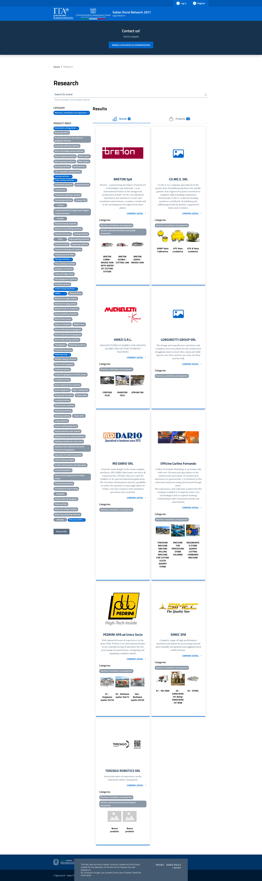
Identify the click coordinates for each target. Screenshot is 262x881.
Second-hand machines (64, 405)
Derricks (60, 218)
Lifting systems (75, 293)
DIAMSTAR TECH (122, 394)
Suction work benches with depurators (70, 465)
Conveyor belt (80, 200)
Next (148, 254)
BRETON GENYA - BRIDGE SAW (137, 259)
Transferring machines (64, 483)
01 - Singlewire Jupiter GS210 (107, 697)
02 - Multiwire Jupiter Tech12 (122, 695)
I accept (176, 868)
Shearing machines (62, 415)
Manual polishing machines (66, 313)
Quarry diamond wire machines (67, 384)
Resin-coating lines (80, 390)
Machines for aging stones (65, 303)
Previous (97, 254)
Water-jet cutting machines (66, 509)
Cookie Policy (173, 865)
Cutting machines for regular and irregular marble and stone (72, 212)
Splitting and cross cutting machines (69, 436)
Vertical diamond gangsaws (66, 499)
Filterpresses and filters (64, 254)
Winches (60, 519)
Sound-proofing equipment (66, 426)
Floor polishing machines (65, 263)
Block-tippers (83, 161)
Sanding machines (62, 400)
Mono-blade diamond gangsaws (68, 329)
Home (56, 66)
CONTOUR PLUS (107, 394)
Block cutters (84, 156)
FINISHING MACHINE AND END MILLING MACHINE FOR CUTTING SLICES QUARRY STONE (162, 554)
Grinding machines (62, 284)
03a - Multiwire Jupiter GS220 (137, 697)
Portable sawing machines (65, 359)
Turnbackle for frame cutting (66, 488)
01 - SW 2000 (162, 690)
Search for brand (63, 94)
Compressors (60, 189)
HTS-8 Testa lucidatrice (193, 250)
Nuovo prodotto (114, 830)
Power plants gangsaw (64, 364)
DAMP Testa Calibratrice (162, 250)
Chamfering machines (64, 184)
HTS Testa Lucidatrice (178, 250)
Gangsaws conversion (64, 268)
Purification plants (62, 379)
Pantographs (60, 344)
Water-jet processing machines (67, 514)
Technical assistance (63, 470)
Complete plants (82, 184)
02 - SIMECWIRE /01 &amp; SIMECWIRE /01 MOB (178, 696)
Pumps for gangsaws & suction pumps (71, 374)
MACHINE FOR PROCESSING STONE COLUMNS (178, 548)
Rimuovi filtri (61, 531)
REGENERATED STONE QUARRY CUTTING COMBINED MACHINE (193, 550)
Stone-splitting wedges (64, 459)
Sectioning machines (63, 410)
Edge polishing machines (79, 239)
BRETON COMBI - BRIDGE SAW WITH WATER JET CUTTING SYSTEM (107, 264)
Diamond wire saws (63, 233)
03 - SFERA (192, 690)
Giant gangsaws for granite (66, 279)
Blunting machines (62, 166)
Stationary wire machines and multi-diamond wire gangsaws (70, 448)
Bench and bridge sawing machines (69, 151)
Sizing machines (61, 420)
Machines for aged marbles (66, 298)
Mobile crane (79, 324)
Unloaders (60, 493)
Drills (60, 239)
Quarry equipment (62, 390)
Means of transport (63, 324)
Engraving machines (80, 244)
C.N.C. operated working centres (68, 171)
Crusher (60, 205)
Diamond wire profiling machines (68, 228)
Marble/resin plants (63, 319)
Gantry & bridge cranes (64, 273)
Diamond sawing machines (66, 223)
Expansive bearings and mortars (68, 249)
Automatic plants (62, 132)
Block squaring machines (65, 161)
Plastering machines (77, 344)
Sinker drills (79, 415)
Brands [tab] (124, 119)
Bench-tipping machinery (65, 156)
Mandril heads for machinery (66, 308)
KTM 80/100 (137, 392)
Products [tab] (182, 119)
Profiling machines (62, 369)
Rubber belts (81, 395)
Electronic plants (62, 244)
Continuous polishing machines (67, 194)
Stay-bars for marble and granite (68, 454)
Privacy (160, 865)
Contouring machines (63, 200)
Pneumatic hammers (63, 350)
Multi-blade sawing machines (67, 339)
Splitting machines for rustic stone (69, 441)
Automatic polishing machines (67, 145)
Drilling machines (81, 233)
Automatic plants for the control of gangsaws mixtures (69, 139)
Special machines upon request (67, 431)
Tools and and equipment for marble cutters (69, 477)
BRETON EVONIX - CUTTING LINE (122, 259)
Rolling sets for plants (64, 395)
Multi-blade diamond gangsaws (68, 334)
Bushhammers (79, 166)
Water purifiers (61, 504)
